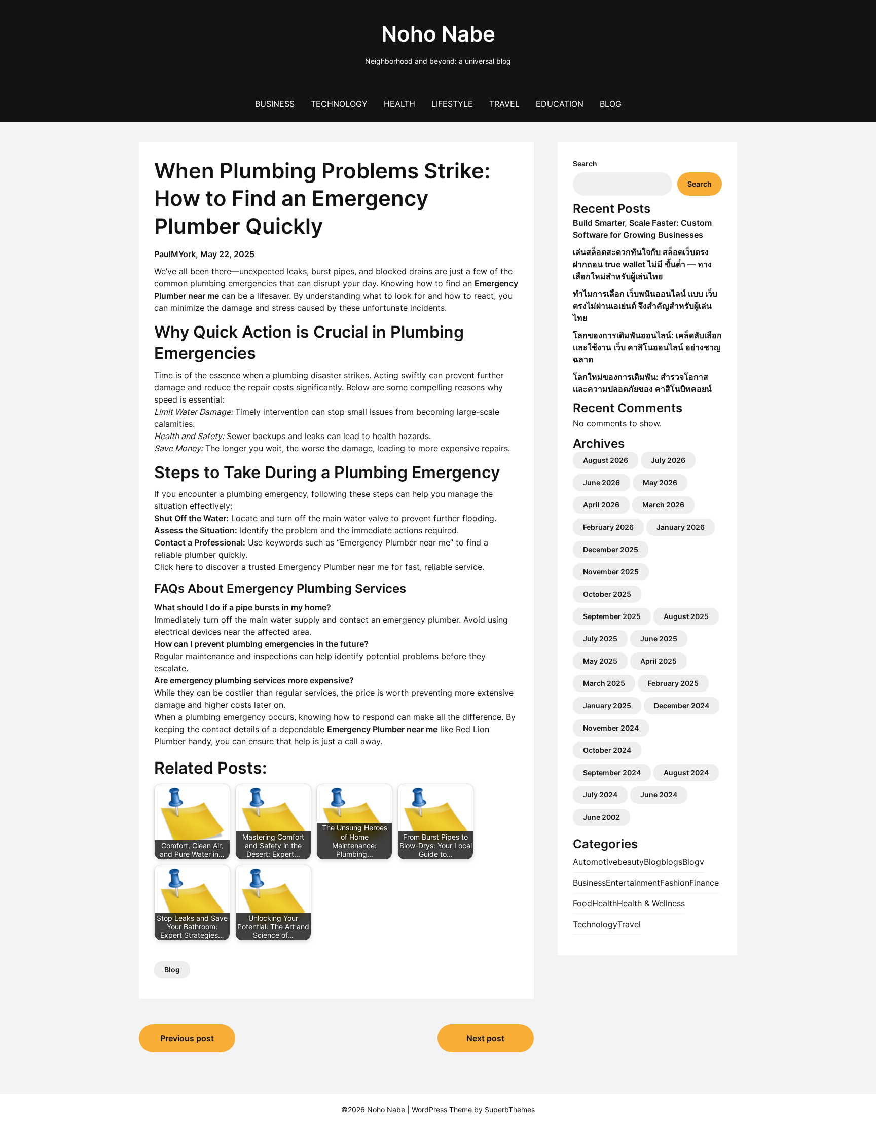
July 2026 (668, 460)
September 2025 (612, 616)
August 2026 (605, 460)
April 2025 (658, 661)
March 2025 (604, 683)
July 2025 (600, 638)
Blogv (693, 862)
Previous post (187, 1038)
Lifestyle (452, 104)
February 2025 (673, 683)
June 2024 (658, 794)
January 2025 (607, 705)
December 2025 (610, 549)
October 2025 (607, 594)
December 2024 (681, 705)
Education (559, 104)
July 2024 (600, 794)
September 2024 (612, 772)
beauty (630, 862)
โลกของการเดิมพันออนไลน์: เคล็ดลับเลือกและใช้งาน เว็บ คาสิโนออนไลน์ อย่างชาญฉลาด (647, 347)
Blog (611, 104)
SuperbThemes (510, 1109)
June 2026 (601, 482)
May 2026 (660, 482)
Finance (704, 883)
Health (399, 104)
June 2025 (658, 638)
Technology (339, 104)
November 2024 (611, 727)
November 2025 (611, 571)
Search (585, 163)
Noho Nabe (438, 34)
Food (582, 903)
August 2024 (686, 772)
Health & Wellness (651, 903)
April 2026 (601, 504)
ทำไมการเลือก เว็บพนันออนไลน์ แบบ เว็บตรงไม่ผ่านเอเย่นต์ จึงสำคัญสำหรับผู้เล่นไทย (645, 305)
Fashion (674, 883)
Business (275, 104)
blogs (671, 862)
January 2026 (680, 527)
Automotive (595, 862)
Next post (485, 1038)
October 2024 (607, 750)
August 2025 (686, 616)
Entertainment (633, 883)
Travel (504, 104)
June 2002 (601, 817)
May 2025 (600, 661)
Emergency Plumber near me (333, 567)
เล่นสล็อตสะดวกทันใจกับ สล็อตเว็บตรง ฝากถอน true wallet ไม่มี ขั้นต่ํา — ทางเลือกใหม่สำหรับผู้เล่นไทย (642, 264)
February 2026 (608, 527)
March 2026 (663, 504)
